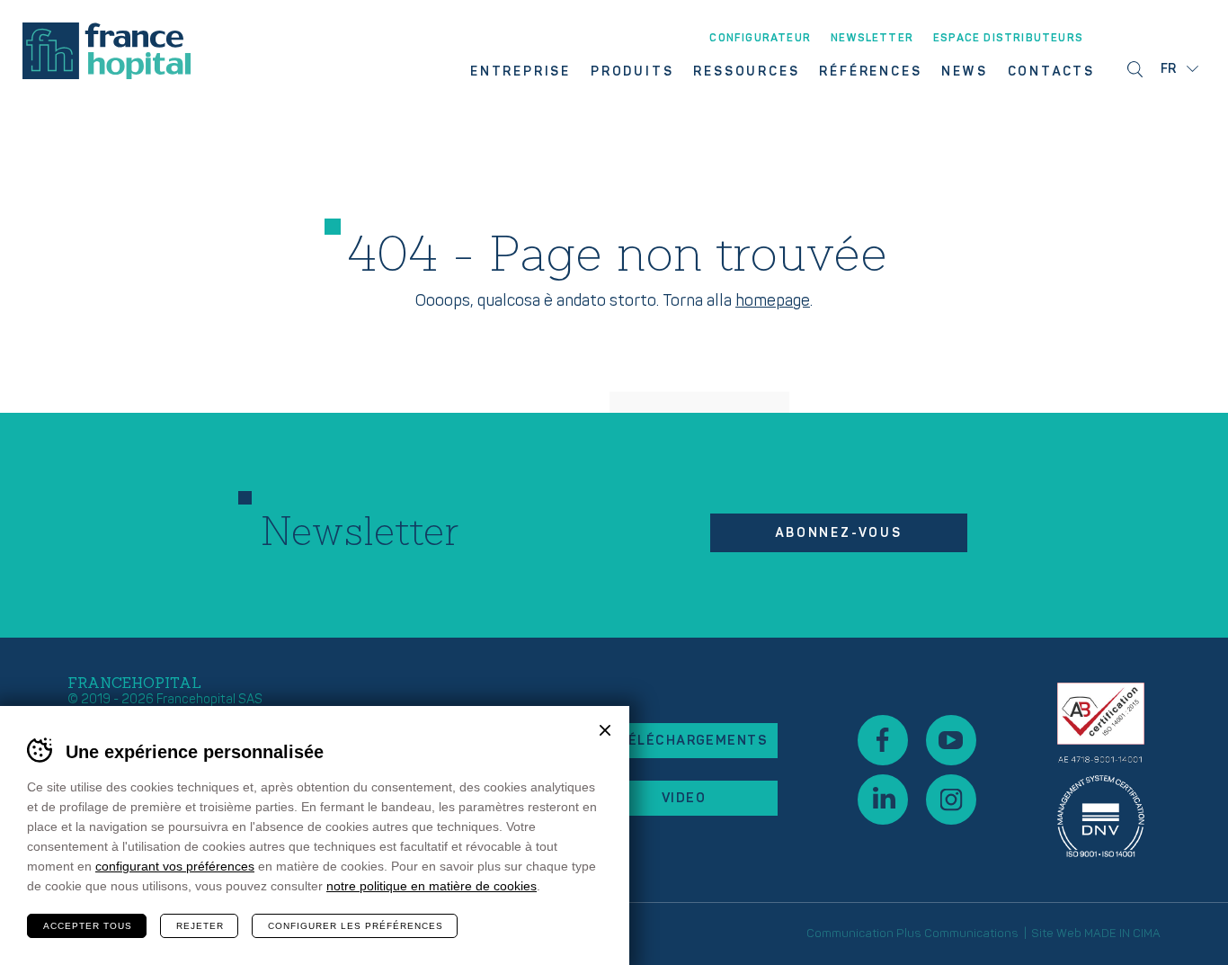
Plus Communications (957, 933)
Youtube (951, 740)
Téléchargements (693, 740)
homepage (772, 300)
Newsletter (872, 38)
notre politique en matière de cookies (431, 886)
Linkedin (883, 799)
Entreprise (520, 72)
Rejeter (200, 926)
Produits (632, 72)
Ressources (746, 72)
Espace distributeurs (1008, 38)
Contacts (1051, 72)
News (964, 72)
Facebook (883, 740)
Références (870, 72)
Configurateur (760, 38)
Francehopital (106, 50)
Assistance (1100, 770)
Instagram (951, 799)
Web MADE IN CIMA (1108, 933)
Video (684, 798)
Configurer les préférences (355, 926)
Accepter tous (87, 926)
